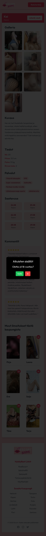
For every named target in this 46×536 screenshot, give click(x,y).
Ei (28, 274)
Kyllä (20, 274)
